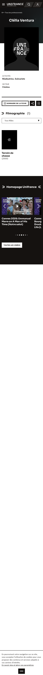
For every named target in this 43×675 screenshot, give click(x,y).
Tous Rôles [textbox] (9, 120)
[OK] (21, 671)
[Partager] (32, 103)
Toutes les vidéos (12, 245)
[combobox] (21, 120)
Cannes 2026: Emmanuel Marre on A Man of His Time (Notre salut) (16, 221)
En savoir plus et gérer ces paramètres (18, 665)
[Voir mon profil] (38, 4)
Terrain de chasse (7, 154)
